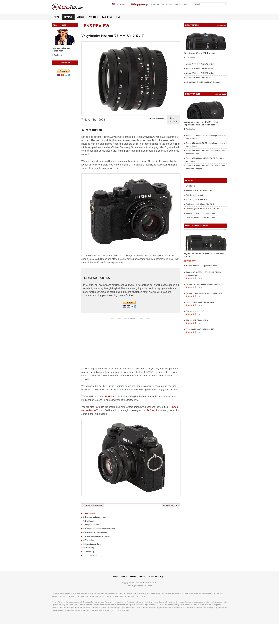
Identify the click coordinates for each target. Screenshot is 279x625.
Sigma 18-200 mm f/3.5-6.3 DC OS (200, 302)
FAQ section (153, 410)
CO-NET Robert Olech (148, 583)
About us (155, 4)
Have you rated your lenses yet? (61, 49)
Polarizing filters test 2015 (196, 200)
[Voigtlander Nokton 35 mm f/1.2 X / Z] (130, 43)
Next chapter (170, 505)
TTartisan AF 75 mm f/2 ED (197, 320)
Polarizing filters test (194, 195)
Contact (178, 4)
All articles (220, 94)
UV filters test (191, 186)
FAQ (118, 17)
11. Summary (88, 552)
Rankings (107, 17)
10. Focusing (88, 548)
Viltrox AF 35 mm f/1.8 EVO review (200, 73)
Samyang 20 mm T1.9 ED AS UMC (200, 329)
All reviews (221, 25)
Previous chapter (94, 505)
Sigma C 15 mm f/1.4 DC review (199, 78)
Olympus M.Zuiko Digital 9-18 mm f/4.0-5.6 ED (204, 284)
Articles (93, 17)
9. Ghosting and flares (92, 544)
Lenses (80, 17)
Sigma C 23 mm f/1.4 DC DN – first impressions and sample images (201, 123)
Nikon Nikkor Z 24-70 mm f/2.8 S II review (203, 82)
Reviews (68, 17)
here (68, 610)
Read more (58, 55)
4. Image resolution (91, 525)
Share (174, 121)
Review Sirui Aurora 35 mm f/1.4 (199, 190)
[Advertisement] (131, 338)
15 (202, 296)
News (56, 17)
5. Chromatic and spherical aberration (99, 529)
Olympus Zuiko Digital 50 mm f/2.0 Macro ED (204, 293)
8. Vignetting (88, 540)
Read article (190, 129)
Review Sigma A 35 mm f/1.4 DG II (200, 204)
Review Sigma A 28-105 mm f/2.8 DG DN (202, 209)
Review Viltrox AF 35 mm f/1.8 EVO (200, 218)
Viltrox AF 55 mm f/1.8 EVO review (200, 64)
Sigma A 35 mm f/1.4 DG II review (199, 69)
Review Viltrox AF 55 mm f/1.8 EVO (200, 213)
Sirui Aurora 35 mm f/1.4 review (199, 53)
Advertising (167, 4)
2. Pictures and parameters (94, 517)
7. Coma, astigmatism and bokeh (96, 536)
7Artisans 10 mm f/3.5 (195, 311)
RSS (185, 4)
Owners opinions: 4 (193, 265)
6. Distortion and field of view (95, 532)
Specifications (211, 265)
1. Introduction (89, 513)
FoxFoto (109, 396)
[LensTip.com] (71, 6)
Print (175, 118)
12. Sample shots (90, 556)
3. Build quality (89, 521)
